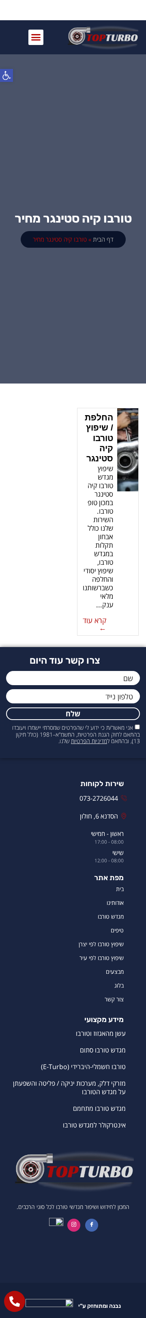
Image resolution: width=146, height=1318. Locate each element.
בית (120, 889)
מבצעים (115, 971)
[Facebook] (91, 1225)
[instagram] (73, 1225)
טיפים (117, 930)
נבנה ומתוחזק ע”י (99, 1306)
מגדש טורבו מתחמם (99, 1108)
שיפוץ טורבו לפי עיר (101, 958)
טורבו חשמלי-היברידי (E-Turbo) (83, 1066)
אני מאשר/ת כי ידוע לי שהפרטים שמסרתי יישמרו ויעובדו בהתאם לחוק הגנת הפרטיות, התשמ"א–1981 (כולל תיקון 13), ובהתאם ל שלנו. (76, 734)
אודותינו (115, 903)
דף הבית (103, 239)
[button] (36, 37)
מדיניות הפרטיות (89, 741)
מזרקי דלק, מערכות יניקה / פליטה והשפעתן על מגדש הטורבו (69, 1087)
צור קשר (114, 999)
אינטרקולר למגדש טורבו (94, 1125)
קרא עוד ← (94, 623)
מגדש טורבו (111, 916)
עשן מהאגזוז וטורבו (101, 1033)
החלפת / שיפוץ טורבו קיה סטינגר (99, 438)
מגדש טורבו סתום (103, 1050)
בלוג (119, 985)
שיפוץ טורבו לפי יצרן (101, 944)
